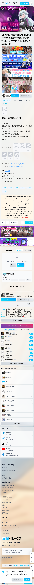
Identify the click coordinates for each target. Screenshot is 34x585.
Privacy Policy (6, 522)
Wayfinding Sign (6, 478)
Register (20, 265)
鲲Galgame (27, 565)
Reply (23, 280)
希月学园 (21, 565)
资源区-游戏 (6, 100)
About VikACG (6, 467)
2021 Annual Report (8, 488)
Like (29, 280)
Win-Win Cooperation (8, 470)
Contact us (5, 473)
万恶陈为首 (5, 513)
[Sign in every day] (32, 553)
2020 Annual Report (8, 490)
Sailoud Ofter (6, 500)
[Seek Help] (32, 574)
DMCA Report (25, 217)
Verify (3, 475)
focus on (15, 96)
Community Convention (9, 525)
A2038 (7, 171)
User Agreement (7, 520)
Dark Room (5, 530)
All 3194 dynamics (17, 320)
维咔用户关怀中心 (7, 502)
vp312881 (4, 103)
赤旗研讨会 (5, 508)
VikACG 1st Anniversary (9, 493)
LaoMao (15, 565)
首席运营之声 (5, 510)
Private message (25, 96)
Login (12, 265)
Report (16, 280)
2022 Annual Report (8, 485)
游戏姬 (3, 505)
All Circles (17, 423)
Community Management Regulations (13, 528)
